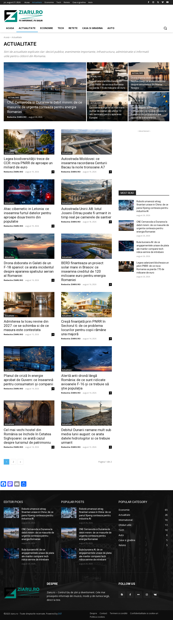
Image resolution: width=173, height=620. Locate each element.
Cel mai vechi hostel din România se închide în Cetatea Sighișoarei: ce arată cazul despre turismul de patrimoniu (27, 436)
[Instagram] (153, 2)
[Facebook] (149, 2)
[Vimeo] (163, 2)
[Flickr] (138, 594)
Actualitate (13, 98)
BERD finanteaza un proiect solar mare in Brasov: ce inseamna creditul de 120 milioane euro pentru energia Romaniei (83, 271)
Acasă (6, 37)
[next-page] (20, 462)
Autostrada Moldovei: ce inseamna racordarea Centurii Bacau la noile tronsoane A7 (84, 163)
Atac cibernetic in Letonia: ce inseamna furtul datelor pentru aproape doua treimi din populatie (27, 215)
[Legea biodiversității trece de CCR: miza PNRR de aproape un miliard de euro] (29, 142)
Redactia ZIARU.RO (13, 171)
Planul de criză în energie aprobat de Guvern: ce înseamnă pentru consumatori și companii (28, 380)
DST (60, 613)
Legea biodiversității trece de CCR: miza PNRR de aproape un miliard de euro (28, 163)
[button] (165, 28)
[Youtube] (167, 2)
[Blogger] (122, 594)
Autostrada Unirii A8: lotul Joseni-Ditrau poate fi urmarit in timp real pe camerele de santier (86, 213)
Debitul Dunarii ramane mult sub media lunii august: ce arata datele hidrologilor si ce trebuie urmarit (86, 436)
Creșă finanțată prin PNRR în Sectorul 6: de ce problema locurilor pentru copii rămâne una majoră (83, 327)
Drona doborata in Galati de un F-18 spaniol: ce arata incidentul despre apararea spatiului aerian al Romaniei (29, 269)
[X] (158, 2)
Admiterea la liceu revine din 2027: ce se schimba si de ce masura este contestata (26, 325)
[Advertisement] (82, 15)
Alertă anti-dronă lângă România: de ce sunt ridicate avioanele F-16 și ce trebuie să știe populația (85, 382)
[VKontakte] (155, 594)
